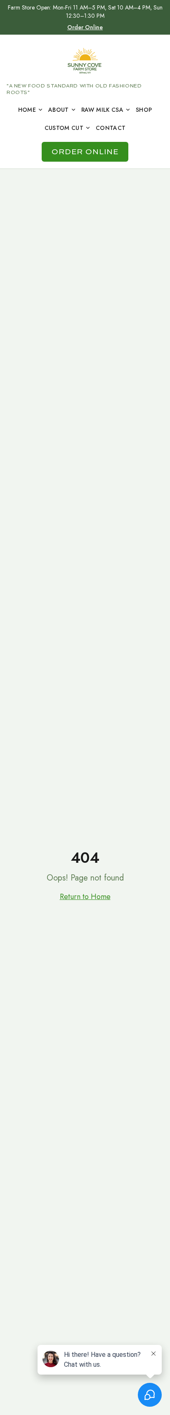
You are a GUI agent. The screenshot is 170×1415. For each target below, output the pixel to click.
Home (27, 110)
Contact (110, 128)
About (58, 110)
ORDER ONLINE (85, 151)
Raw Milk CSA (102, 110)
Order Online (85, 27)
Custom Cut (64, 128)
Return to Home (85, 896)
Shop (144, 110)
